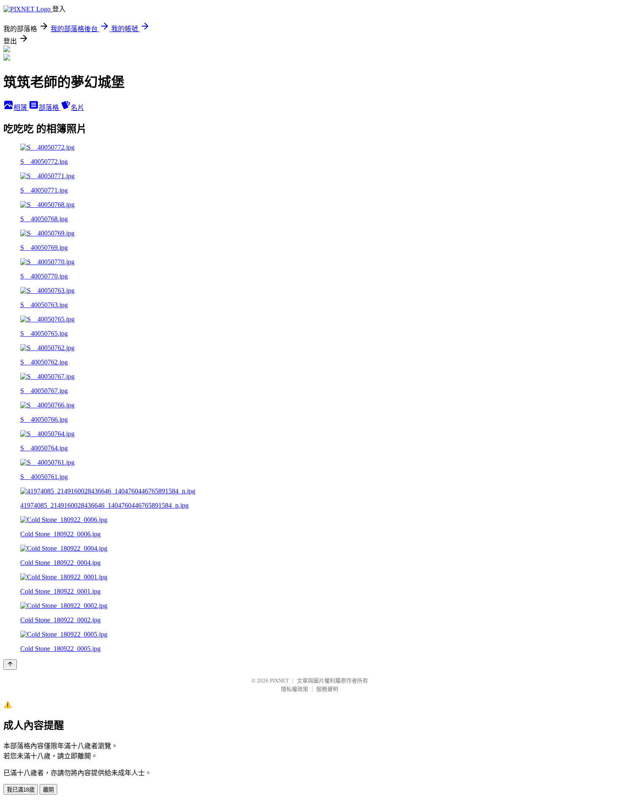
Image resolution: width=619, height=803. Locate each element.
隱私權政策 (294, 689)
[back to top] (10, 664)
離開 (48, 790)
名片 (77, 107)
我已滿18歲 (21, 790)
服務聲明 (327, 689)
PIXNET (279, 680)
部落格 (50, 107)
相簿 (21, 107)
